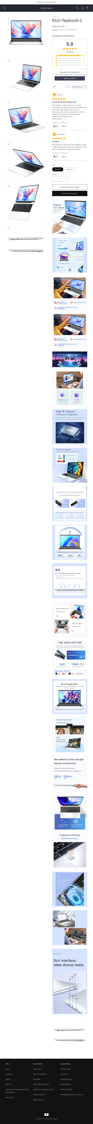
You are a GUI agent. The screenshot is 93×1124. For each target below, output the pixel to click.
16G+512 (58, 169)
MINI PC (8, 1084)
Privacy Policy (66, 1069)
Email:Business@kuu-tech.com (72, 1094)
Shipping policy (66, 1079)
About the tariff (66, 1089)
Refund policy (38, 1100)
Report (64, 126)
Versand (54, 30)
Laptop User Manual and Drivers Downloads (17, 1090)
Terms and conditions (41, 1084)
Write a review (69, 78)
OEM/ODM (36, 1079)
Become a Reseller (40, 1074)
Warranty (64, 1074)
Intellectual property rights (43, 1089)
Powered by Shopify (52, 1119)
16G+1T (69, 169)
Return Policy (66, 1084)
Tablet (8, 1079)
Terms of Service (39, 1094)
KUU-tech (43, 1119)
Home (8, 1069)
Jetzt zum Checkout (70, 193)
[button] (4, 8)
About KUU (10, 1097)
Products (9, 1074)
